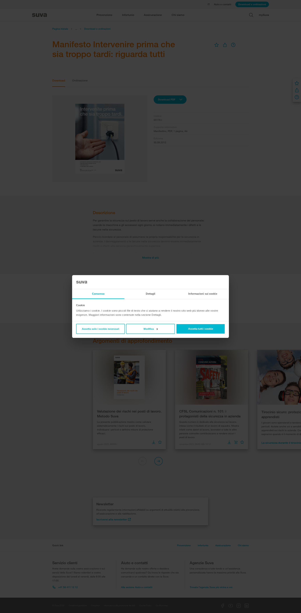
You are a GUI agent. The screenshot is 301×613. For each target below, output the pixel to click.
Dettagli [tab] (150, 293)
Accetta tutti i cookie (200, 328)
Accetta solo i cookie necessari (100, 328)
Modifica (149, 328)
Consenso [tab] (98, 293)
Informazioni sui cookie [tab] (202, 293)
